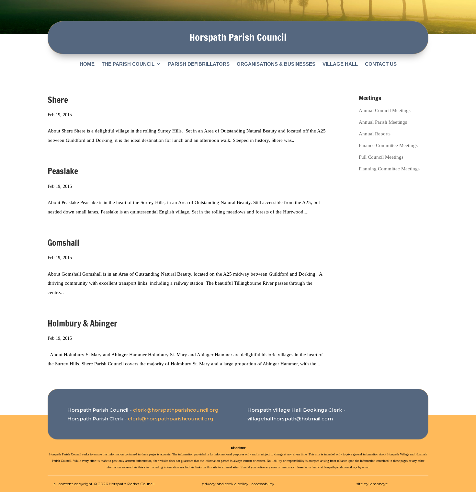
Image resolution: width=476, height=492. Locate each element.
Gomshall (63, 243)
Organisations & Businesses (276, 64)
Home (87, 64)
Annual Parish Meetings (383, 122)
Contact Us (381, 64)
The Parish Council (128, 64)
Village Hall (340, 64)
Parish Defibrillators (199, 64)
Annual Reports (375, 133)
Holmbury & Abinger (83, 323)
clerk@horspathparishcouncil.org (176, 410)
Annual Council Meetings (385, 110)
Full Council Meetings (381, 157)
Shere (58, 100)
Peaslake (63, 171)
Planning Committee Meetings (389, 168)
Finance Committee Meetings (388, 145)
